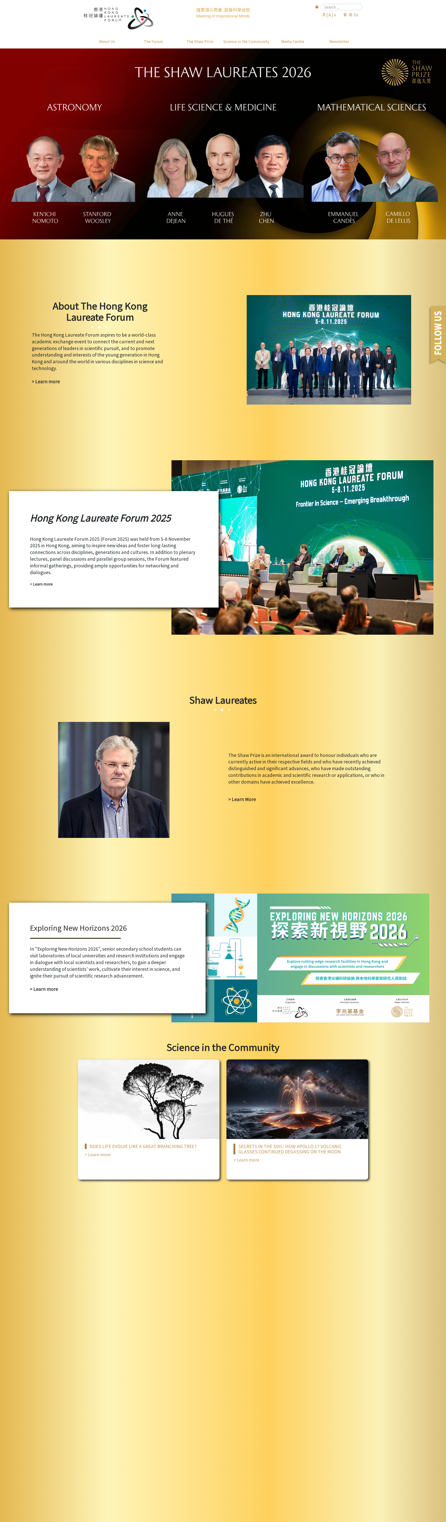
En (356, 14)
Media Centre (292, 41)
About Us (107, 41)
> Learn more (46, 381)
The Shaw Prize (200, 41)
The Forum (153, 41)
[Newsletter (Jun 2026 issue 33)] (223, 143)
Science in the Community (246, 41)
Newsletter (339, 41)
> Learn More (242, 799)
